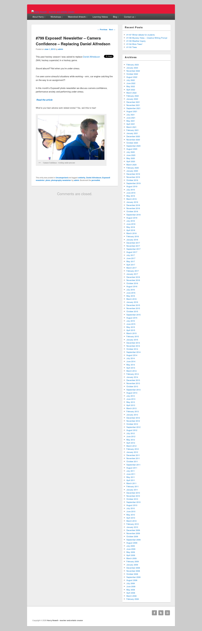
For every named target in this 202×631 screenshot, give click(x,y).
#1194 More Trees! (134, 44)
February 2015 (132, 336)
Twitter (160, 612)
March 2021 (131, 127)
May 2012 (130, 439)
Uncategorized (62, 177)
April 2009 (130, 555)
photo (48, 180)
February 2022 (132, 95)
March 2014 (131, 370)
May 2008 (130, 589)
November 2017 (133, 245)
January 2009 (132, 564)
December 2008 (133, 567)
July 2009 (130, 545)
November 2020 (133, 139)
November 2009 (133, 533)
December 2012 (133, 417)
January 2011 (132, 489)
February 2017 (132, 270)
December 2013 (133, 380)
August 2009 (131, 542)
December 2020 (133, 136)
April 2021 (130, 124)
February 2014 (132, 374)
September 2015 (133, 314)
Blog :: (116, 16)
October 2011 (132, 461)
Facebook (154, 612)
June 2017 (130, 258)
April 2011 (130, 480)
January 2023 (132, 67)
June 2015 (130, 324)
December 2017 (133, 242)
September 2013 (133, 389)
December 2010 (133, 492)
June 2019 (130, 192)
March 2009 (131, 558)
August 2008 (131, 580)
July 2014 (130, 358)
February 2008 (132, 599)
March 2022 (131, 92)
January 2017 (132, 274)
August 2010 (131, 505)
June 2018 (130, 224)
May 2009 (130, 552)
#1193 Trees (131, 47)
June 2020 (130, 155)
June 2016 (130, 292)
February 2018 (132, 236)
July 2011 (130, 470)
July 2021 (130, 114)
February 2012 (132, 449)
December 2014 (133, 342)
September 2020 (133, 145)
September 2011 (133, 464)
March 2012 (131, 445)
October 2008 (132, 574)
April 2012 (130, 442)
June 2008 (130, 586)
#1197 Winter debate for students (140, 34)
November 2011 (133, 458)
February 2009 (132, 561)
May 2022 (130, 86)
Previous (102, 29)
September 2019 (133, 183)
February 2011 (132, 486)
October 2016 (132, 283)
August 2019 (131, 186)
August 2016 (131, 286)
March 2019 (131, 199)
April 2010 (130, 517)
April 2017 (130, 264)
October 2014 (132, 349)
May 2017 (130, 261)
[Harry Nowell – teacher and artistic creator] (53, 11)
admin (60, 49)
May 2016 (130, 295)
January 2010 (132, 527)
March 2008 (131, 595)
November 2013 (133, 383)
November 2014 (133, 345)
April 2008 (130, 592)
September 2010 (133, 502)
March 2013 (131, 408)
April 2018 (130, 230)
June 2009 (130, 549)
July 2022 (130, 80)
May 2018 (130, 227)
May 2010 (130, 514)
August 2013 (131, 392)
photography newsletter (61, 180)
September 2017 (133, 249)
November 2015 (133, 308)
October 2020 (132, 142)
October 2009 (132, 536)
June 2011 (130, 474)
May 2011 (130, 477)
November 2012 (133, 420)
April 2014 (130, 367)
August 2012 (131, 430)
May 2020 (130, 158)
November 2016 (133, 280)
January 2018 (132, 239)
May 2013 (130, 402)
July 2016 (130, 289)
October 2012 (132, 424)
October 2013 (132, 386)
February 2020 (132, 167)
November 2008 (133, 570)
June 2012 (130, 436)
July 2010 (130, 508)
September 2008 (133, 577)
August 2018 (131, 217)
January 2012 (132, 452)
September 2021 (133, 108)
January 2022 (132, 98)
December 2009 (133, 530)
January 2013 (132, 414)
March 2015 (131, 333)
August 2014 (131, 355)
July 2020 (130, 152)
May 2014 (130, 364)
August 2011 (131, 467)
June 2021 (130, 117)
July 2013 (130, 395)
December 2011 (133, 455)
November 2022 (133, 70)
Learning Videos (100, 16)
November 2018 (133, 208)
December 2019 (133, 174)
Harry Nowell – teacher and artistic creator (65, 620)
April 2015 (130, 330)
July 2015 (130, 320)
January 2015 (132, 339)
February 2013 (132, 411)
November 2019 (133, 177)
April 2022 (130, 89)
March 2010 (131, 520)
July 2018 (130, 220)
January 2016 (132, 302)
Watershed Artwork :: (77, 16)
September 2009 (133, 539)
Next (112, 29)
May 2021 (130, 120)
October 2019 (132, 180)
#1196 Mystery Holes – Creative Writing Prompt (146, 37)
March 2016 (131, 299)
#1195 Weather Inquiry (136, 41)
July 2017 (130, 255)
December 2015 (133, 305)
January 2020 (132, 170)
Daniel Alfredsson (91, 56)
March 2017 (131, 267)
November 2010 (133, 495)
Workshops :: (57, 16)
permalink (96, 180)
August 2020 (131, 149)
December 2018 (133, 205)
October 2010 (132, 499)
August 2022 (131, 77)
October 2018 (132, 211)
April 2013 (130, 405)
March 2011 (131, 483)
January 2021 (132, 133)
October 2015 (132, 311)
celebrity (81, 177)
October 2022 (132, 73)
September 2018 (133, 214)
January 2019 (132, 202)
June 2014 (130, 361)
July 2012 (130, 433)
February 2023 (132, 64)
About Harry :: (38, 16)
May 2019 (130, 195)
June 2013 (130, 399)
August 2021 (131, 111)
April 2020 (130, 161)
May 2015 (130, 327)
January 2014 (132, 377)
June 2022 (130, 83)
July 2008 (130, 583)
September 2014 (133, 352)
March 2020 (131, 164)
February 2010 (132, 524)
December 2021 (133, 102)
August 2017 (131, 252)
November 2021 (133, 105)
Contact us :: (130, 16)
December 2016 (133, 277)
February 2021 (132, 130)
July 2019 (130, 189)
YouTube (167, 612)
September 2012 (133, 427)
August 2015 (131, 317)
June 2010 (130, 511)
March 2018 (131, 233)
